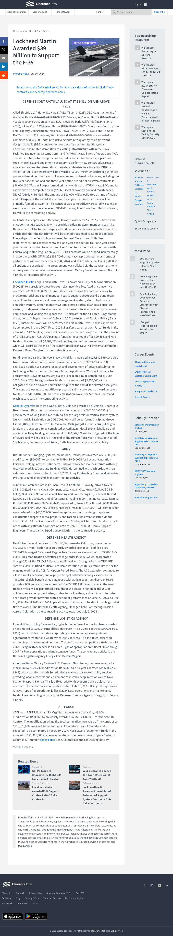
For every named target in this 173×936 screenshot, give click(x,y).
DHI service (117, 930)
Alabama (139, 177)
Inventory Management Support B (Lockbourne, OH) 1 (146, 458)
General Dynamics (24, 406)
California (139, 185)
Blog (18, 898)
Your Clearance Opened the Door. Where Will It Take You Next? (97, 775)
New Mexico (152, 184)
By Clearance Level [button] (145, 228)
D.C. (136, 192)
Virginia (150, 213)
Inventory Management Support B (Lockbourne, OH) (146, 441)
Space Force (47, 740)
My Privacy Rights (74, 898)
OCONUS (151, 195)
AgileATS (80, 892)
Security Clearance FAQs (58, 892)
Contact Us (22, 903)
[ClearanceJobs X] (152, 885)
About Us (6, 892)
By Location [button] (141, 170)
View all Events (142, 397)
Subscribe (159, 11)
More (98, 11)
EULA (34, 903)
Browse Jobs (35, 892)
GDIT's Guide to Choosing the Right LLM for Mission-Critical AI (46, 775)
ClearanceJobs (20, 31)
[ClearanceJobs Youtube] (159, 885)
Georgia (138, 200)
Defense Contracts (85, 43)
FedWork (6, 898)
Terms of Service (52, 898)
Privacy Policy (32, 898)
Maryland (139, 204)
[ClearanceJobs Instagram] (167, 885)
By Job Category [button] (144, 221)
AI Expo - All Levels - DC (146, 391)
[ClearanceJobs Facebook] (144, 885)
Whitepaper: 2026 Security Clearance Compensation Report (149, 89)
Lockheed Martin (23, 282)
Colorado (139, 188)
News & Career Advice (39, 31)
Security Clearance (17, 11)
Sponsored (37, 767)
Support (20, 892)
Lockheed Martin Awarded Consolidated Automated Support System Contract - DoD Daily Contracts (97, 795)
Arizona (138, 181)
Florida (138, 196)
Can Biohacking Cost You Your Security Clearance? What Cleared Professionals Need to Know (149, 304)
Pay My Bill (7, 903)
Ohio (149, 199)
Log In (137, 4)
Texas (149, 210)
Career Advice (40, 11)
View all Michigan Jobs (146, 497)
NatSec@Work (63, 11)
